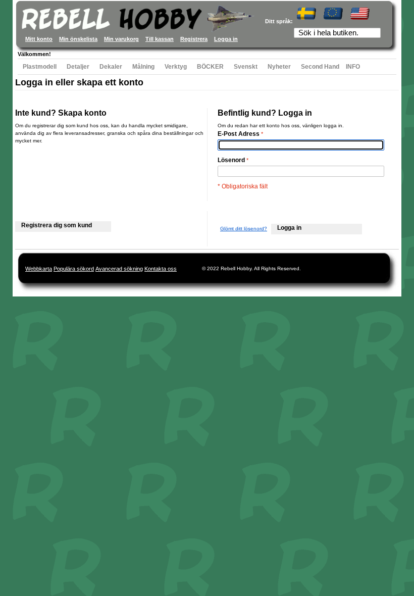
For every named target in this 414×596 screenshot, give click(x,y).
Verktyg (176, 66)
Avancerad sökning (119, 269)
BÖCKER (210, 66)
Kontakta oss (160, 269)
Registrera (194, 39)
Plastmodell (40, 66)
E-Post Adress (239, 133)
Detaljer (78, 66)
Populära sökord (74, 269)
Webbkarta (38, 269)
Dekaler (110, 66)
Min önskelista (78, 39)
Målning (143, 66)
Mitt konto (39, 39)
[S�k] (374, 34)
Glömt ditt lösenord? (243, 228)
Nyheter (279, 66)
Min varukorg (121, 39)
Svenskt (245, 66)
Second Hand (320, 66)
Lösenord (231, 160)
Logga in (226, 39)
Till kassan (159, 39)
